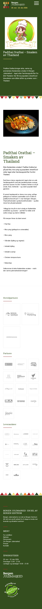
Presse (5, 544)
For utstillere (7, 535)
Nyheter (6, 537)
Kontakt (6, 546)
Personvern (7, 539)
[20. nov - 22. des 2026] (12, 2)
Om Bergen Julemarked (11, 541)
